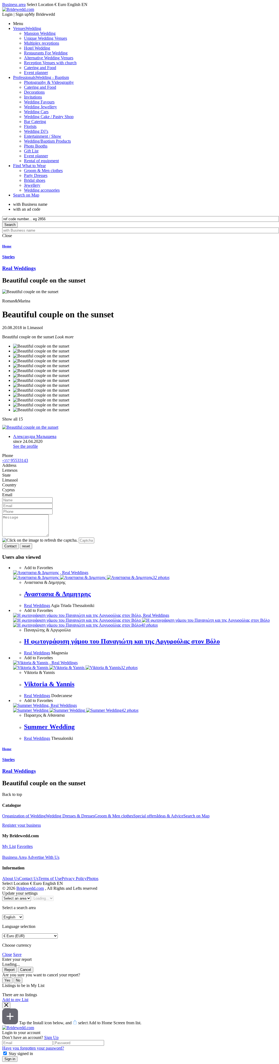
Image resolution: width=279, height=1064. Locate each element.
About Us (10, 878)
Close (7, 954)
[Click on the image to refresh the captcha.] (40, 540)
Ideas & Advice (170, 816)
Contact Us (28, 878)
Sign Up (51, 1037)
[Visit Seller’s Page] (30, 427)
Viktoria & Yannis (49, 684)
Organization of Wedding (24, 816)
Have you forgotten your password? (33, 1048)
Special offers (145, 816)
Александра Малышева (34, 436)
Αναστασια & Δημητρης (57, 593)
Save (17, 954)
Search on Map (196, 816)
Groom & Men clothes (114, 816)
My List (9, 846)
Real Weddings (37, 605)
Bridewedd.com (30, 888)
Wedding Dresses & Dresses (70, 816)
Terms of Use (50, 878)
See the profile (25, 446)
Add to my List (15, 999)
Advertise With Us (43, 857)
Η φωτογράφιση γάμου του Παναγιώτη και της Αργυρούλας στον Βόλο (122, 641)
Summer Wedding (49, 726)
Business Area (14, 857)
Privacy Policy (74, 878)
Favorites (25, 846)
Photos (92, 878)
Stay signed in (21, 1053)
